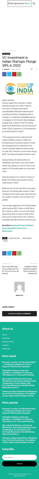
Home (4, 51)
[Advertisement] (19, 28)
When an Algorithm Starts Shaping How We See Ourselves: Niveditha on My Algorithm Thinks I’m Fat (19, 393)
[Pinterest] (14, 74)
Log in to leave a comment (19, 314)
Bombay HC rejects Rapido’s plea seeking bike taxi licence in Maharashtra (18, 228)
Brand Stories (12, 51)
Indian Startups (26, 238)
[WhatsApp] (19, 74)
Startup (5, 241)
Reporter (7, 69)
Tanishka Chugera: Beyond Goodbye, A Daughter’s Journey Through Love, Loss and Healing (18, 372)
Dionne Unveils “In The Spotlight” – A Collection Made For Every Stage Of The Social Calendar (19, 364)
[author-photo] (19, 292)
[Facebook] (4, 74)
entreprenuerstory (14, 238)
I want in (19, 464)
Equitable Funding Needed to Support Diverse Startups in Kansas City (30, 270)
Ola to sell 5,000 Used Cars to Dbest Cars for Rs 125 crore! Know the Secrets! (10, 270)
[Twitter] (9, 74)
